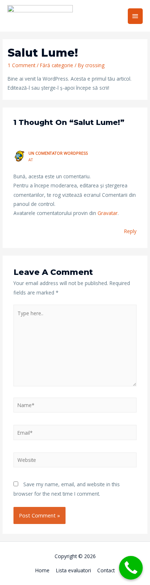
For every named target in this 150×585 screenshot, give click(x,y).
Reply (130, 231)
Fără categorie (56, 65)
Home (42, 570)
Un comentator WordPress (58, 153)
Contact (106, 570)
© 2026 (86, 556)
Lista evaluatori (73, 570)
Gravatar (108, 213)
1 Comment (21, 65)
